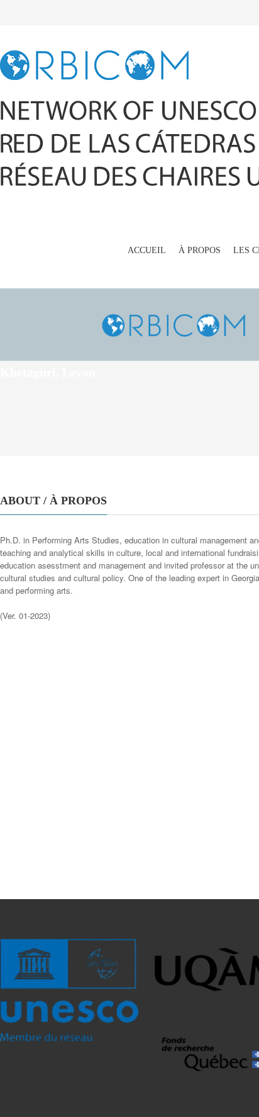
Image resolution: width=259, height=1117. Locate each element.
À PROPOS (200, 250)
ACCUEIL (147, 250)
